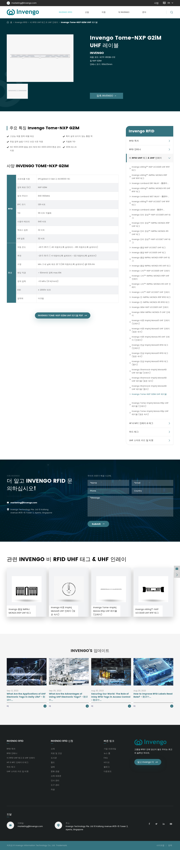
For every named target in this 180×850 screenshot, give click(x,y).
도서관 (54, 757)
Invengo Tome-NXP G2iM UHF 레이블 (79, 22)
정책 (170, 845)
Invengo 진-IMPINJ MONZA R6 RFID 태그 (150, 302)
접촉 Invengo (106, 96)
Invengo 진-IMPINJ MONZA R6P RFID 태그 (151, 297)
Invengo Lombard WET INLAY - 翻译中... (150, 196)
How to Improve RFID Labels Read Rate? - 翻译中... (153, 695)
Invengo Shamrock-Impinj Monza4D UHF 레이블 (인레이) (149, 371)
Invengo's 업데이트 (90, 651)
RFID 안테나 (135, 149)
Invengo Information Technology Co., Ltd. (35, 845)
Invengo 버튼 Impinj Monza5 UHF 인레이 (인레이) (151, 322)
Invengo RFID (65, 12)
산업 (87, 12)
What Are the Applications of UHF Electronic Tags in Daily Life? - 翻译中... (26, 697)
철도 (53, 762)
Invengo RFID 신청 (62, 741)
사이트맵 (160, 845)
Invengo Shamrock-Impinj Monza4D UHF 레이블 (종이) (149, 387)
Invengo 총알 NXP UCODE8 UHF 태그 (149, 252)
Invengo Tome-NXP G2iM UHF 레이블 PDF (62, 315)
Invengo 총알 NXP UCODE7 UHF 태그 (149, 247)
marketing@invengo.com (21, 3)
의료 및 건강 (56, 753)
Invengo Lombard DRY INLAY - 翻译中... (150, 183)
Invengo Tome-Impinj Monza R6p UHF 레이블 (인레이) (150, 404)
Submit (98, 524)
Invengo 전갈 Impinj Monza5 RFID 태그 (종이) (150, 363)
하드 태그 (134, 431)
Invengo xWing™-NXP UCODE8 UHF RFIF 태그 (151, 168)
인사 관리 (55, 780)
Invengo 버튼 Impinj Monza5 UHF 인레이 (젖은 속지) (151, 330)
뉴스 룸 (107, 753)
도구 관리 (55, 785)
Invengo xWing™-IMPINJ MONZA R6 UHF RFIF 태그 (151, 190)
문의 (144, 12)
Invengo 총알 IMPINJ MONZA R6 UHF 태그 (151, 265)
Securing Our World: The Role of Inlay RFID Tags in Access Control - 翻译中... (110, 697)
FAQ (106, 757)
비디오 (107, 762)
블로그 (107, 767)
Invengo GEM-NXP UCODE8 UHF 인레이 (150, 307)
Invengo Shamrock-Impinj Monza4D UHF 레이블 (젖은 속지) (149, 379)
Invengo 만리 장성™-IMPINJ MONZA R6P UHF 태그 (150, 224)
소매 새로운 (56, 776)
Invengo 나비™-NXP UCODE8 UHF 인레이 (151, 270)
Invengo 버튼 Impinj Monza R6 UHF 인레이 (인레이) (151, 338)
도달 (9, 814)
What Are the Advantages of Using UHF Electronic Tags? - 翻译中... (68, 697)
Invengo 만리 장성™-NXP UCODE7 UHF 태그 (151, 241)
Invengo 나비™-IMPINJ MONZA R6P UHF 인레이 (150, 277)
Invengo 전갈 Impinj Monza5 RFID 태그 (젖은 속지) (150, 355)
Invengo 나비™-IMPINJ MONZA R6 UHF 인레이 (151, 285)
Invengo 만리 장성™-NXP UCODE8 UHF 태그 (151, 216)
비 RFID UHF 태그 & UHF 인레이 (44, 22)
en (169, 3)
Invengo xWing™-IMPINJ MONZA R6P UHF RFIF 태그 (149, 177)
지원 (104, 12)
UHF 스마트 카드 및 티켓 (141, 440)
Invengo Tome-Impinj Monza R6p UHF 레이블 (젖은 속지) (150, 413)
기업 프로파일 (110, 748)
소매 (53, 748)
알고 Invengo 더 (147, 762)
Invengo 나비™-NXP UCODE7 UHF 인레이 (151, 292)
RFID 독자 (134, 140)
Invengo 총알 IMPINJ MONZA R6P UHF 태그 (151, 259)
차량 (53, 789)
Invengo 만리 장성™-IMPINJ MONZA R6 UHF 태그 (150, 233)
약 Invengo (123, 12)
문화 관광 (55, 771)
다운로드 (108, 771)
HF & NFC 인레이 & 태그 (141, 423)
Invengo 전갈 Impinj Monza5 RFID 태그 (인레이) (150, 346)
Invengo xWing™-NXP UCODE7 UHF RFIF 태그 (151, 203)
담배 (53, 767)
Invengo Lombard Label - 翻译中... (148, 209)
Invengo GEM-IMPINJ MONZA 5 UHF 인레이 (151, 314)
